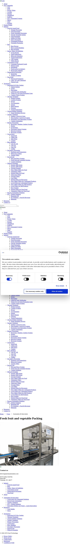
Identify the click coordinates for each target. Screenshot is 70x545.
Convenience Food (12, 62)
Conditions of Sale (9, 542)
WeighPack (10, 15)
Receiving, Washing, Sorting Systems (22, 124)
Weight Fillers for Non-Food (19, 189)
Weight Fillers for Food (17, 173)
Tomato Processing (16, 30)
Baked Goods (15, 65)
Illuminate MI (15, 196)
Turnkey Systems (16, 75)
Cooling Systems (16, 100)
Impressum (7, 541)
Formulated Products (17, 41)
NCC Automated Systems (14, 18)
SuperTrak (14, 135)
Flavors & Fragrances (17, 78)
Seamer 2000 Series (16, 166)
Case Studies (11, 509)
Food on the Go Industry (18, 69)
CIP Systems (14, 59)
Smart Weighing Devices (18, 113)
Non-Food (10, 77)
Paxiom (9, 13)
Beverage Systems (16, 132)
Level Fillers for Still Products (19, 186)
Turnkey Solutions (12, 114)
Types (8, 414)
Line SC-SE (14, 144)
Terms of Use (7, 538)
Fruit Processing (15, 31)
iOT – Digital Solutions (14, 194)
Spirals (13, 105)
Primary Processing (12, 122)
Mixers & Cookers (16, 153)
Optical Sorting (15, 87)
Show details (60, 286)
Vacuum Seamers (16, 168)
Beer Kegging (15, 49)
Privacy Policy (8, 536)
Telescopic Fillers (16, 175)
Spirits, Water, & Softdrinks (15, 51)
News (9, 510)
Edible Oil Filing (16, 38)
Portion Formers (15, 98)
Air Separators (15, 103)
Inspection (14, 74)
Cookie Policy (8, 539)
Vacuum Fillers (15, 176)
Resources (7, 201)
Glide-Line (14, 137)
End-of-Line (10, 157)
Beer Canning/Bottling (17, 48)
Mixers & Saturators (17, 56)
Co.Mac (9, 12)
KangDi (9, 23)
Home (2, 414)
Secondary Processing (13, 150)
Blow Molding (11, 142)
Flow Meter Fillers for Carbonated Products (23, 181)
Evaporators (14, 127)
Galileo (13, 148)
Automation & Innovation (11, 497)
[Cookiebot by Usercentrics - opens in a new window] (60, 252)
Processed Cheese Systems (18, 129)
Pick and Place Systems (18, 158)
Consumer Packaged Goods (19, 64)
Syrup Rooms (15, 52)
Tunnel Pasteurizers (16, 57)
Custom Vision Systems (18, 95)
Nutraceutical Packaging (14, 72)
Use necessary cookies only (34, 291)
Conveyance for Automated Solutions (18, 499)
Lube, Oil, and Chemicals (18, 80)
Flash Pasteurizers (16, 54)
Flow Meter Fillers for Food (19, 170)
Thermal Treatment (12, 96)
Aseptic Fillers (15, 155)
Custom (13, 140)
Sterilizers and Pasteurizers (18, 152)
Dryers (13, 101)
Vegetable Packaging (17, 43)
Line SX (13, 145)
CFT (8, 7)
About (5, 4)
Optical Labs (14, 82)
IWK (8, 8)
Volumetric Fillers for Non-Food (20, 191)
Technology (7, 83)
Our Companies (8, 5)
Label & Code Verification (18, 92)
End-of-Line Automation (14, 501)
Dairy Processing (16, 39)
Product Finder (8, 25)
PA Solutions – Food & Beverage (20, 197)
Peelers (13, 126)
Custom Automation (17, 121)
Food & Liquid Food (13, 28)
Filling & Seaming (12, 163)
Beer (8, 44)
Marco (9, 20)
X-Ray (13, 88)
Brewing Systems (16, 131)
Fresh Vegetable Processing (19, 33)
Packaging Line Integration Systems (21, 119)
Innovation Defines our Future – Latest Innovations (22, 506)
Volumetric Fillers (16, 171)
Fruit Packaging (15, 36)
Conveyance (10, 134)
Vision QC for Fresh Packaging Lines (22, 93)
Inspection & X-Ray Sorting (15, 85)
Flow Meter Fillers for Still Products (21, 184)
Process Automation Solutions (16, 192)
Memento (13, 199)
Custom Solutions (16, 162)
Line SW (13, 147)
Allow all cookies (57, 291)
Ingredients (14, 67)
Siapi (8, 22)
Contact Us (7, 202)
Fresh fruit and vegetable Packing (20, 160)
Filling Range (15, 61)
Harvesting (14, 90)
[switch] (26, 279)
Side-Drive (14, 139)
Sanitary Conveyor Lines (18, 116)
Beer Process (14, 46)
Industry (6, 26)
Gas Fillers (14, 178)
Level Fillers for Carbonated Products (22, 183)
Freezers (13, 108)
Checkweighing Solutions (14, 111)
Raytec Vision (11, 10)
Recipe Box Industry (17, 70)
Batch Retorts (15, 106)
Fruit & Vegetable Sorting (18, 35)
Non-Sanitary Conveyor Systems (20, 118)
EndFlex (9, 17)
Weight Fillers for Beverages (19, 179)
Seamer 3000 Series (16, 165)
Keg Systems (15, 188)
